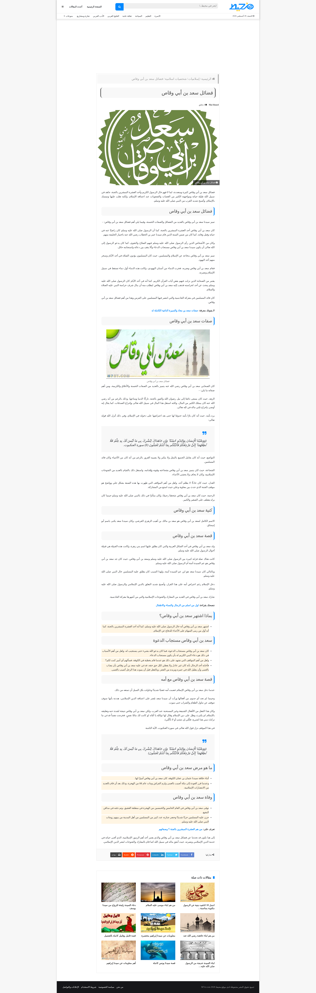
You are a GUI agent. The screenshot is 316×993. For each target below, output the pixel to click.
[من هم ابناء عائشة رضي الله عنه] (197, 923)
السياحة (138, 16)
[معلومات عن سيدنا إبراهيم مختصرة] (158, 923)
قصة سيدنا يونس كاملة (164, 963)
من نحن (119, 987)
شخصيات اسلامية (175, 79)
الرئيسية (206, 79)
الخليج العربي (113, 16)
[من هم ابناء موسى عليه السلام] (158, 892)
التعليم (148, 16)
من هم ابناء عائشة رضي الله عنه (199, 936)
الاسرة (157, 16)
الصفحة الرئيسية (94, 6)
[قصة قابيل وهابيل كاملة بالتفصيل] (118, 923)
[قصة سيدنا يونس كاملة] (158, 950)
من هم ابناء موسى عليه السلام (160, 905)
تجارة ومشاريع (83, 16)
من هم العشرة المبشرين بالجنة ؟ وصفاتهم (180, 829)
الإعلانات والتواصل (71, 987)
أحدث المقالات (75, 6)
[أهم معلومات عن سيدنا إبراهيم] (118, 950)
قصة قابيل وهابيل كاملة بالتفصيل (120, 936)
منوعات (69, 16)
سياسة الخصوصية (106, 987)
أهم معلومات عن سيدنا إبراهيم (121, 963)
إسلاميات (193, 79)
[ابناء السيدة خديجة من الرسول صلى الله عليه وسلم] (197, 950)
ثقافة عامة (127, 16)
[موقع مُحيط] (240, 7)
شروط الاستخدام (88, 987)
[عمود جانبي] (63, 6)
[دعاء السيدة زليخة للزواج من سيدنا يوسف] (118, 892)
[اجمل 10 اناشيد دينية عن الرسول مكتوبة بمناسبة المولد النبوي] (197, 892)
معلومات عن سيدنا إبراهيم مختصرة (158, 936)
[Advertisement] (158, 45)
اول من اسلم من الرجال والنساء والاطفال (177, 605)
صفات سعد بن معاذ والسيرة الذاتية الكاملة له (175, 310)
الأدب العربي (98, 16)
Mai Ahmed (214, 105)
